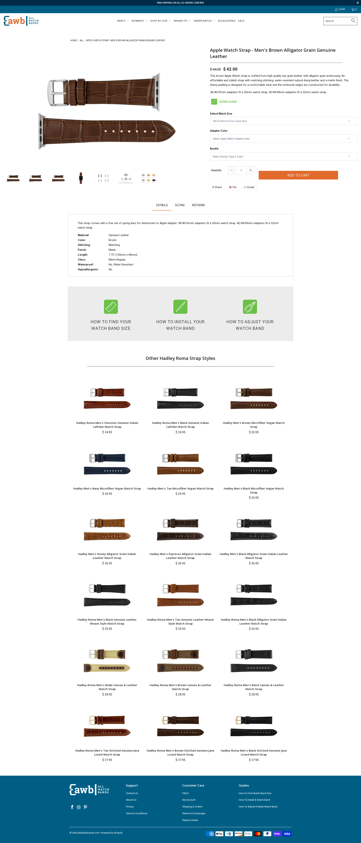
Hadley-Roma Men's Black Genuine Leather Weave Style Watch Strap (107, 621)
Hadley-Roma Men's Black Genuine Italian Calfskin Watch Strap (180, 425)
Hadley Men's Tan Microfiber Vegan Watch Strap (180, 488)
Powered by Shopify (111, 832)
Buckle (214, 148)
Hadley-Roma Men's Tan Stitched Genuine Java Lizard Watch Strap (107, 752)
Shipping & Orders (192, 806)
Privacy (129, 806)
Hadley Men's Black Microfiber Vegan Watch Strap (254, 490)
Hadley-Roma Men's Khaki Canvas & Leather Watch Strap (107, 687)
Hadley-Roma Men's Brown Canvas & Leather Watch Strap (180, 687)
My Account (188, 799)
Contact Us (132, 793)
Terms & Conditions (136, 813)
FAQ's (185, 793)
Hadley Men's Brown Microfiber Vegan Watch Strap (254, 425)
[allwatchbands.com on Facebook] (72, 807)
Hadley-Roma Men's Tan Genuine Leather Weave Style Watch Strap (180, 621)
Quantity (216, 170)
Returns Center (190, 820)
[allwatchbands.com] (21, 21)
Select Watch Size (221, 113)
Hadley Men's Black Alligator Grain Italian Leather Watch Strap (254, 556)
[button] (123, 21)
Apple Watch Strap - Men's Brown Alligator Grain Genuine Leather (273, 53)
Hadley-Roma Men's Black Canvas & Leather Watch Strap (254, 687)
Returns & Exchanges (193, 813)
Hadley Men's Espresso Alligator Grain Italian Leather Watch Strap (180, 556)
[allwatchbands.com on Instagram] (79, 807)
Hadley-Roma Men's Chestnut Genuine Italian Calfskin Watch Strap (107, 425)
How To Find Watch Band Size (255, 793)
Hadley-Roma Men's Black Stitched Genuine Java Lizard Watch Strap (254, 752)
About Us (131, 799)
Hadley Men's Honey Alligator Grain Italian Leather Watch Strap (107, 556)
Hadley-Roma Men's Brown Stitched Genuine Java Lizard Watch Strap (180, 752)
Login (342, 9)
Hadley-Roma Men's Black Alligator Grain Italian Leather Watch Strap (254, 621)
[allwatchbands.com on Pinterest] (85, 807)
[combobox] (340, 21)
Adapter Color (219, 130)
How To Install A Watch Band (254, 799)
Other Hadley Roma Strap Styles (180, 358)
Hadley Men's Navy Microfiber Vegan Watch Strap (107, 488)
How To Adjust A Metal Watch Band (258, 806)
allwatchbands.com (88, 832)
